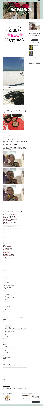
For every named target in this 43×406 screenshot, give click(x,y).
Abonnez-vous (36, 401)
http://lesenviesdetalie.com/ (7, 249)
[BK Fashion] (21, 10)
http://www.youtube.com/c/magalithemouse (10, 217)
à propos (19, 0)
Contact (15, 0)
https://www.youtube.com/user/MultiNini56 (10, 214)
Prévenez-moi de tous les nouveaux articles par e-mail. (8, 385)
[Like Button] (3, 270)
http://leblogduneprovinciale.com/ (8, 226)
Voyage (11, 0)
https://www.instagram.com (7, 261)
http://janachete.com (6, 223)
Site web (4, 379)
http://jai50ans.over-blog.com (8, 258)
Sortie (34, 67)
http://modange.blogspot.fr (7, 220)
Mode (4, 0)
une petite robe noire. (24, 277)
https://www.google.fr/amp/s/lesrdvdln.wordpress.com (12, 266)
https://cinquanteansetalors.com (8, 255)
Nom (3, 374)
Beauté (7, 0)
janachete (6, 354)
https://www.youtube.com (7, 229)
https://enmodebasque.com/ (7, 240)
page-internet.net (7, 338)
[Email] (38, 0)
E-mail (4, 376)
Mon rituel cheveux (6, 277)
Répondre (6, 336)
